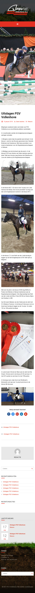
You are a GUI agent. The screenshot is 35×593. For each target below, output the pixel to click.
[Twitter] (13, 414)
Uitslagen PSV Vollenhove (11, 427)
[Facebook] (8, 414)
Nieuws (30, 121)
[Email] (25, 414)
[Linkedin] (21, 414)
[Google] (17, 414)
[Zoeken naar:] (17, 468)
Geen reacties (20, 121)
